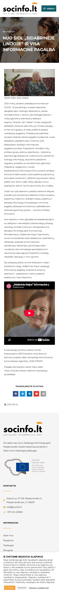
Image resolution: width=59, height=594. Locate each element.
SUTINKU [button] (10, 588)
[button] (16, 394)
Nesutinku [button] (22, 588)
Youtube (14, 370)
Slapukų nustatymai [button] (39, 588)
